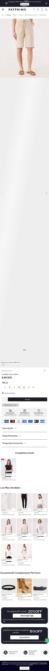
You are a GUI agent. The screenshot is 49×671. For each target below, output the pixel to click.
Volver (8, 15)
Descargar (24, 4)
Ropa (20, 15)
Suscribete (24, 637)
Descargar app (27, 615)
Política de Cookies (34, 663)
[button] (38, 9)
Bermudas (43, 15)
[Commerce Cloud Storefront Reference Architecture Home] (17, 10)
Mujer (15, 15)
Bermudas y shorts (31, 15)
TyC (45, 641)
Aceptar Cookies (24, 668)
